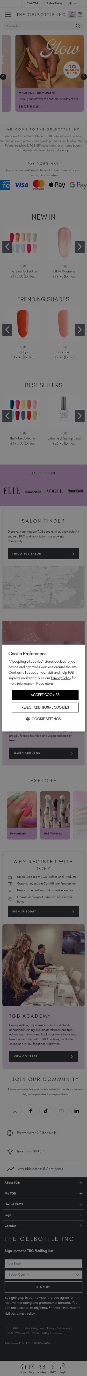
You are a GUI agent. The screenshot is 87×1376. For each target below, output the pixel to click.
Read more (44, 684)
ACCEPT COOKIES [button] (45, 695)
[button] (43, 719)
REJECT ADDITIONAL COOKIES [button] (45, 707)
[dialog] (43, 688)
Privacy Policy (61, 678)
